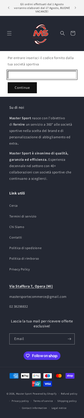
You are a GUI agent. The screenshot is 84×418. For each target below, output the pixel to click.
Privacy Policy (19, 269)
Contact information (34, 408)
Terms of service (43, 401)
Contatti (15, 237)
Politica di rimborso (24, 258)
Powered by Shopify (45, 393)
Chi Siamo (16, 227)
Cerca (13, 205)
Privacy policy (20, 401)
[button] (9, 33)
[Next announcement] (75, 8)
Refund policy (69, 393)
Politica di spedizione (25, 248)
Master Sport (24, 393)
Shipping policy (67, 401)
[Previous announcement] (9, 8)
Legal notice (59, 408)
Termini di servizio (22, 216)
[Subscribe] (69, 338)
